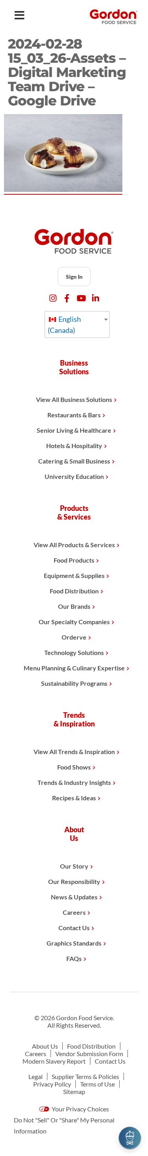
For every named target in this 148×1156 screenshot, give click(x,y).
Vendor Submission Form (89, 1053)
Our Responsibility (74, 881)
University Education (74, 476)
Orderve (74, 637)
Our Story (74, 866)
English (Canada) (64, 324)
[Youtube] (81, 298)
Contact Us (74, 927)
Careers (74, 912)
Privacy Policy (52, 1084)
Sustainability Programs (74, 683)
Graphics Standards (74, 943)
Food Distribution (74, 591)
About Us (45, 1046)
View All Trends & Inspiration (74, 751)
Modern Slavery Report (54, 1061)
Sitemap (74, 1091)
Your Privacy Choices (80, 1109)
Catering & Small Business (74, 461)
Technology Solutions (74, 652)
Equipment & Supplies (74, 575)
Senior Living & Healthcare (74, 430)
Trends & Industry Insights (74, 782)
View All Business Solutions (74, 399)
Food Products (74, 560)
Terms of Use (97, 1084)
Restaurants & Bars (74, 414)
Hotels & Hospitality (74, 445)
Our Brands (74, 606)
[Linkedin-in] (95, 298)
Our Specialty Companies (74, 621)
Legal (35, 1076)
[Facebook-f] (67, 298)
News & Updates (74, 897)
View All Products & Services (74, 544)
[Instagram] (53, 298)
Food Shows (74, 767)
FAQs (74, 958)
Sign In (74, 276)
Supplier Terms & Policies (85, 1076)
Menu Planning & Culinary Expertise (74, 668)
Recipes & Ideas (74, 797)
